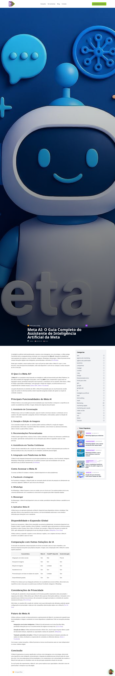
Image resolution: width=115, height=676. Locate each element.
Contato (64, 4)
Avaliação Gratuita (99, 4)
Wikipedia (58, 631)
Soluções (43, 4)
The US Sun (27, 600)
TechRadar (55, 360)
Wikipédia (52, 530)
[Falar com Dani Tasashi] (110, 671)
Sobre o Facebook (43, 385)
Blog (58, 4)
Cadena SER (33, 385)
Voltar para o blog (33, 325)
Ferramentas (51, 4)
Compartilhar (18, 672)
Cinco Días (59, 530)
